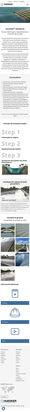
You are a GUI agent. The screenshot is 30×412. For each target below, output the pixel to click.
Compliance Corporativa (21, 373)
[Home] (7, 4)
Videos (4, 341)
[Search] (28, 1)
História (17, 375)
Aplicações (3, 352)
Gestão (17, 372)
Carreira (15, 1)
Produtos (3, 353)
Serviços (2, 360)
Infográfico (18, 359)
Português (21, 1)
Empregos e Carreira (20, 380)
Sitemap (22, 405)
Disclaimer (18, 405)
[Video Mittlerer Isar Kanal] (15, 194)
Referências (5, 322)
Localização (18, 377)
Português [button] (4, 397)
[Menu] (27, 4)
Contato (2, 362)
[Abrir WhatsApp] (26, 408)
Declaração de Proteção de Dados (8, 405)
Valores (17, 370)
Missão (17, 368)
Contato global (19, 379)
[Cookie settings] (3, 408)
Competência (3, 359)
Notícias (10, 1)
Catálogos (4, 303)
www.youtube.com (23, 205)
